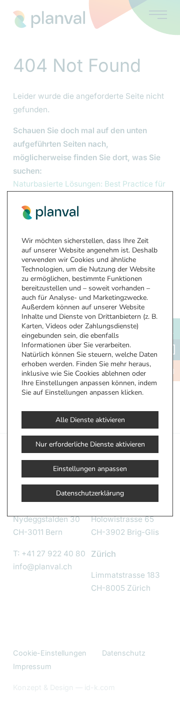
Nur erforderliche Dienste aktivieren (90, 444)
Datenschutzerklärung (90, 493)
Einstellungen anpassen (90, 468)
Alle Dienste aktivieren (90, 420)
